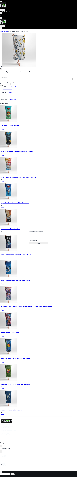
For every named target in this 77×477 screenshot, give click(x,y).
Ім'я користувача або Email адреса (36, 231)
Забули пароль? (38, 245)
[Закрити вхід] (1, 451)
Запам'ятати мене (33, 240)
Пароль (30, 235)
